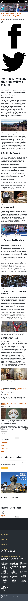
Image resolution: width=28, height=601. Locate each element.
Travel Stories (4, 448)
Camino (4, 403)
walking (15, 403)
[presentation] (1, 428)
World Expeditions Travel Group (10, 556)
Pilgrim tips (4, 404)
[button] (17, 423)
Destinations (4, 444)
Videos (2, 451)
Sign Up (3, 467)
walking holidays (22, 403)
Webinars (3, 453)
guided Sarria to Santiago (17, 389)
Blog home (3, 19)
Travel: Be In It (4, 450)
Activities (3, 441)
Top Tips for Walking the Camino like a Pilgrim (11, 14)
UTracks (3, 515)
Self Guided (10, 403)
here (8, 394)
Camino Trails (4, 442)
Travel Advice (4, 447)
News (2, 445)
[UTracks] (2, 2)
